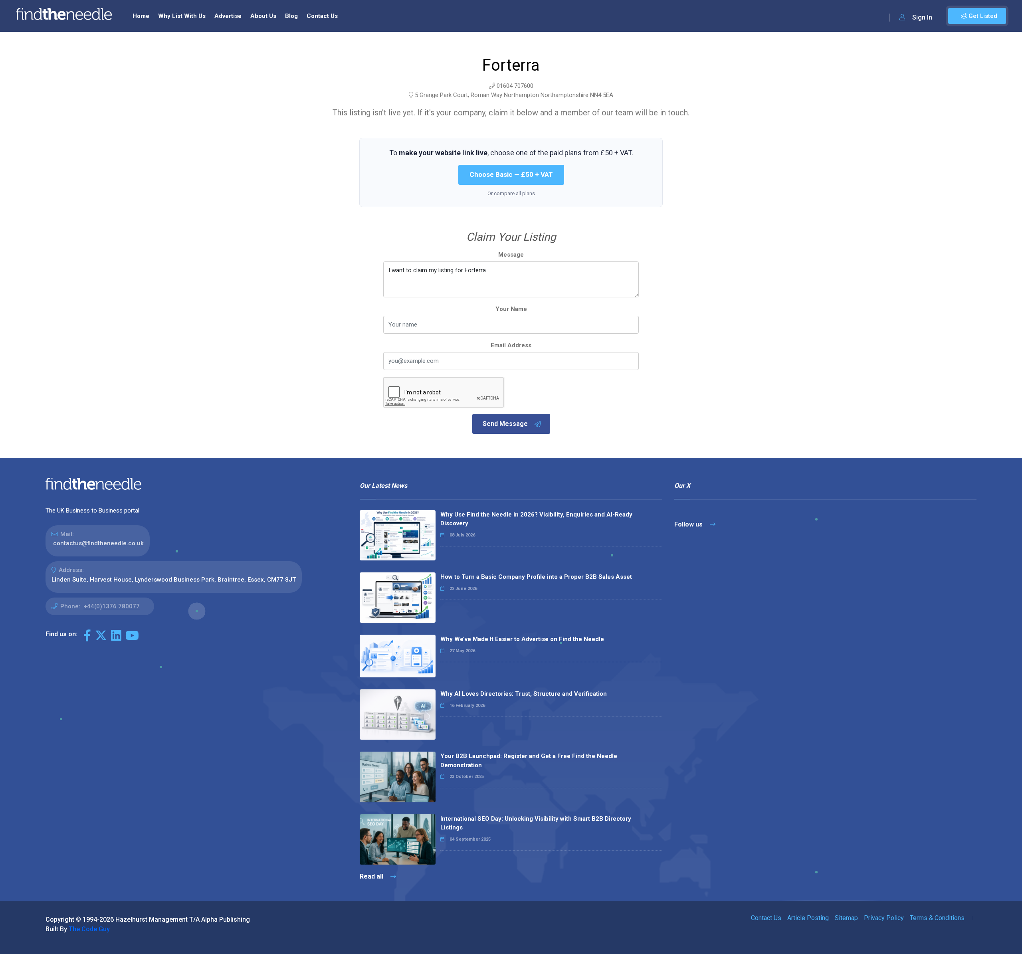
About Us (263, 16)
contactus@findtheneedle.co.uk (98, 543)
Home (141, 16)
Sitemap (846, 918)
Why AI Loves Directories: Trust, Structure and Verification (523, 693)
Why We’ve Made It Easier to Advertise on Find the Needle (522, 639)
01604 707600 (515, 85)
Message (511, 254)
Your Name (511, 309)
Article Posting (808, 918)
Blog (291, 16)
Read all (372, 876)
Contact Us (322, 16)
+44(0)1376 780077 (111, 606)
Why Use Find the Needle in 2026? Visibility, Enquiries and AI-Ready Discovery (536, 519)
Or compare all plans (511, 193)
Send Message (505, 424)
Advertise (228, 16)
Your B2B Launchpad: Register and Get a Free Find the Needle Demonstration (528, 760)
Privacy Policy (884, 918)
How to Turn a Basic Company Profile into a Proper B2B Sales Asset (536, 576)
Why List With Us (182, 16)
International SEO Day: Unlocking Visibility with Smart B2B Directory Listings (535, 823)
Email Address (511, 345)
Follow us (689, 524)
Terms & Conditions (937, 918)
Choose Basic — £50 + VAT (511, 174)
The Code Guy (89, 929)
